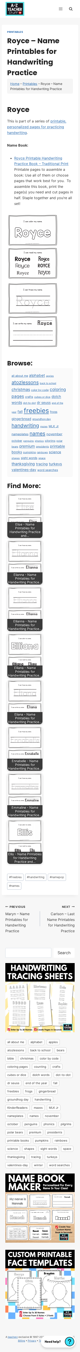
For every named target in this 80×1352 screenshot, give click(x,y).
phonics (39, 441)
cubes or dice (42, 396)
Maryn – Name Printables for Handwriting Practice (17, 919)
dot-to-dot (29, 402)
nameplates (20, 434)
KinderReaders (17, 1107)
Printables (15, 31)
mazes (44, 426)
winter (38, 1165)
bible (10, 1058)
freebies (36, 410)
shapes (16, 458)
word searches (47, 470)
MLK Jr (54, 426)
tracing (42, 464)
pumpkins (29, 452)
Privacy (32, 1340)
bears (60, 1050)
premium (27, 446)
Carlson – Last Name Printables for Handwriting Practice (61, 919)
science (55, 452)
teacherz (13, 1336)
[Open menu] (60, 8)
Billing (21, 1340)
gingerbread (21, 419)
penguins (28, 441)
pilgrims (50, 440)
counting (40, 1066)
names (37, 433)
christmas (21, 389)
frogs (53, 412)
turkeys (55, 464)
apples (50, 376)
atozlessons (25, 382)
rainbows (42, 452)
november (54, 434)
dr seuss (44, 402)
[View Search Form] (71, 9)
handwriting (25, 425)
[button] (58, 1342)
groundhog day (41, 419)
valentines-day (24, 470)
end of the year (36, 1083)
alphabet (37, 375)
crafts (29, 396)
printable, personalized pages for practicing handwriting (36, 127)
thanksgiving (23, 463)
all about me (20, 375)
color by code (40, 390)
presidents (42, 446)
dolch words (41, 1075)
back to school (48, 383)
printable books (18, 1140)
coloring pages (17, 1066)
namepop (57, 877)
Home (14, 84)
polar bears (15, 1132)
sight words (29, 458)
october (17, 440)
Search (64, 952)
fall (20, 412)
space (42, 458)
